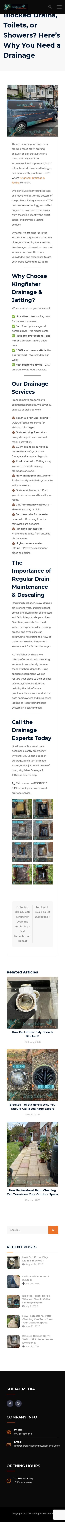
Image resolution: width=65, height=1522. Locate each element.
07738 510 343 (23, 1433)
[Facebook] (10, 1403)
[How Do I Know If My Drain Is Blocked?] (13, 1262)
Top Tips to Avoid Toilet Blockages (42, 912)
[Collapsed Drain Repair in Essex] (13, 1281)
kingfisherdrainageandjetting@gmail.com (37, 1445)
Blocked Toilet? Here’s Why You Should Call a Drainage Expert (36, 1299)
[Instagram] (18, 1403)
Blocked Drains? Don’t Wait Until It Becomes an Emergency (37, 1339)
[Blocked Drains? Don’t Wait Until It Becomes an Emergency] (13, 1341)
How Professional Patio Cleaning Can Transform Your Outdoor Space (37, 1319)
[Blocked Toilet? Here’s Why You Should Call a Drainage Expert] (13, 1301)
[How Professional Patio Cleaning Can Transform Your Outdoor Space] (13, 1321)
